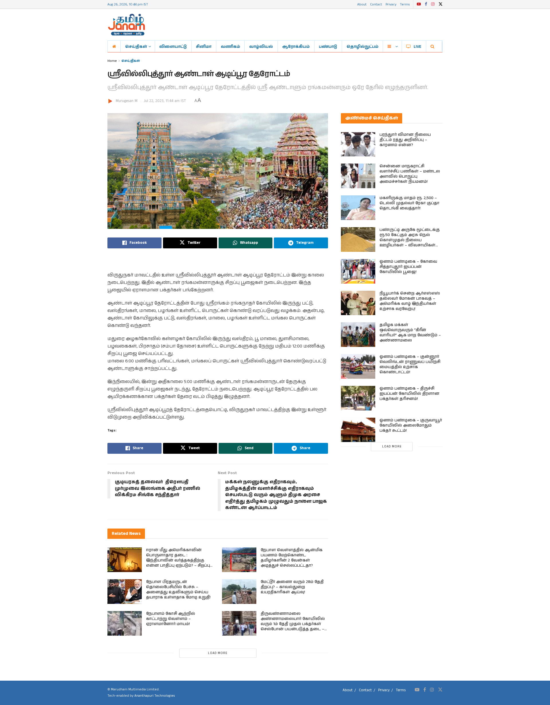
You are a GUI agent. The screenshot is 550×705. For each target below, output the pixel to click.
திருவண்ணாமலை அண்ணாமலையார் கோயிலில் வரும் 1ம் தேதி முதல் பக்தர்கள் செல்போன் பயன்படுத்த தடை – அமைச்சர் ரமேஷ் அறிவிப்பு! (293, 624)
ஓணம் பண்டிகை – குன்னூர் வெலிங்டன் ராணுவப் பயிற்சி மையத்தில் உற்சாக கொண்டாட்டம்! (410, 364)
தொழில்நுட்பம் (362, 46)
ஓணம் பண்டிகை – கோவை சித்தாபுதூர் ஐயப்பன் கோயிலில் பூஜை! (408, 267)
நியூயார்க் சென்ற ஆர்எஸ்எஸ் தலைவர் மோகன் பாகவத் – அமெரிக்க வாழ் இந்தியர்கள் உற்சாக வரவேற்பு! (410, 301)
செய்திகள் (136, 46)
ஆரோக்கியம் (296, 46)
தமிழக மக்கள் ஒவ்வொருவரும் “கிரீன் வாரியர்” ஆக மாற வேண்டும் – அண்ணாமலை (410, 332)
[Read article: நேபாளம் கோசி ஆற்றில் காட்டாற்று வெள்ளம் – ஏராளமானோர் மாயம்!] (124, 623)
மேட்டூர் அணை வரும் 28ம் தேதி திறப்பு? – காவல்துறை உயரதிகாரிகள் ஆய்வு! (292, 587)
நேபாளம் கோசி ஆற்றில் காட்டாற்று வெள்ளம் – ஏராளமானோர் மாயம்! (170, 619)
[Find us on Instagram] (433, 4)
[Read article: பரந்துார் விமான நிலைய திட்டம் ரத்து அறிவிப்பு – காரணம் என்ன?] (358, 144)
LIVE (417, 46)
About (362, 4)
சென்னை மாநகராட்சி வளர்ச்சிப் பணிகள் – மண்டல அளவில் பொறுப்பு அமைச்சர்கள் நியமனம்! (410, 173)
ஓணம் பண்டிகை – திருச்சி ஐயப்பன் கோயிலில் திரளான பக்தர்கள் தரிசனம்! (409, 394)
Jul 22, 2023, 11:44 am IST (165, 101)
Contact (376, 4)
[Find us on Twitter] (441, 4)
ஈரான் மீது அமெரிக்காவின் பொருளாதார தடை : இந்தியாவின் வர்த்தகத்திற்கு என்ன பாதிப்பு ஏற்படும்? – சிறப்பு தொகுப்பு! (178, 560)
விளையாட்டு (173, 46)
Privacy (391, 4)
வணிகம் (230, 46)
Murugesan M (127, 101)
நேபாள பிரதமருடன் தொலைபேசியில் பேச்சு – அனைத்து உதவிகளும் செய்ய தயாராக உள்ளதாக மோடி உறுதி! (178, 589)
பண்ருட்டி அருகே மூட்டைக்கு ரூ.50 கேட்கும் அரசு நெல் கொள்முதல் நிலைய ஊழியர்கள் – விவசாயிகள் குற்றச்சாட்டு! (410, 240)
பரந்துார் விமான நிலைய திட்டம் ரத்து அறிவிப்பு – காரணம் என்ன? (405, 140)
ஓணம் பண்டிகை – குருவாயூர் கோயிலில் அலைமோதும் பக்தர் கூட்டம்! (411, 425)
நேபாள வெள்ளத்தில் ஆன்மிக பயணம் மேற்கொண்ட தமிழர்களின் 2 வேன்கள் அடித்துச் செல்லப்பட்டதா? (292, 557)
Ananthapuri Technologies (154, 695)
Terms (405, 4)
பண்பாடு (328, 46)
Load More (217, 653)
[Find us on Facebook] (426, 4)
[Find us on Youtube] (419, 4)
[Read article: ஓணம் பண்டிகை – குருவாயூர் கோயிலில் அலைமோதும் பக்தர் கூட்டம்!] (358, 430)
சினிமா (203, 46)
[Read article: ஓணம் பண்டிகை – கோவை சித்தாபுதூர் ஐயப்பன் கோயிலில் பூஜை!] (358, 271)
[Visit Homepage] (126, 24)
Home (112, 60)
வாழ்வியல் (261, 46)
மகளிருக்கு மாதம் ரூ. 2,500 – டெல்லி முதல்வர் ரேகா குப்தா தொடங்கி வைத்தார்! (409, 203)
